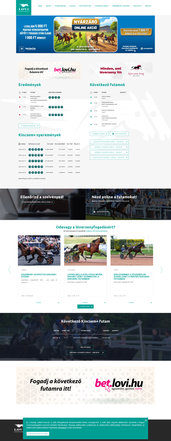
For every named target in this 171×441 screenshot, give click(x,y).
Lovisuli (72, 6)
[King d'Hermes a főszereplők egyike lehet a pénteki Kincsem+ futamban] (132, 250)
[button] (10, 270)
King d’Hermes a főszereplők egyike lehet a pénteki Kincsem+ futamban (132, 276)
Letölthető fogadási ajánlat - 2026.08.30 (108, 142)
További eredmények (28, 126)
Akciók (48, 6)
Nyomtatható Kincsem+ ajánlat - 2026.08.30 (108, 157)
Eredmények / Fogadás (121, 6)
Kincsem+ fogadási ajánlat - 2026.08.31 (108, 152)
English (148, 6)
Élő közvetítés (85, 6)
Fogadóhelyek (60, 6)
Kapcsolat (137, 6)
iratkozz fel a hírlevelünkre (96, 231)
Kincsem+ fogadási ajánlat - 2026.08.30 (108, 147)
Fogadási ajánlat (102, 6)
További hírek (85, 306)
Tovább (38, 302)
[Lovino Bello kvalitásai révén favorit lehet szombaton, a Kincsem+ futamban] (85, 250)
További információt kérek (38, 433)
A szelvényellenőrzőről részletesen (36, 202)
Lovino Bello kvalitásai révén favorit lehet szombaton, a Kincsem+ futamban (84, 276)
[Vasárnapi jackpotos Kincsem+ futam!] (39, 250)
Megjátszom (86, 347)
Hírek (40, 6)
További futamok (98, 134)
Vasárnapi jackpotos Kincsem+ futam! (39, 275)
